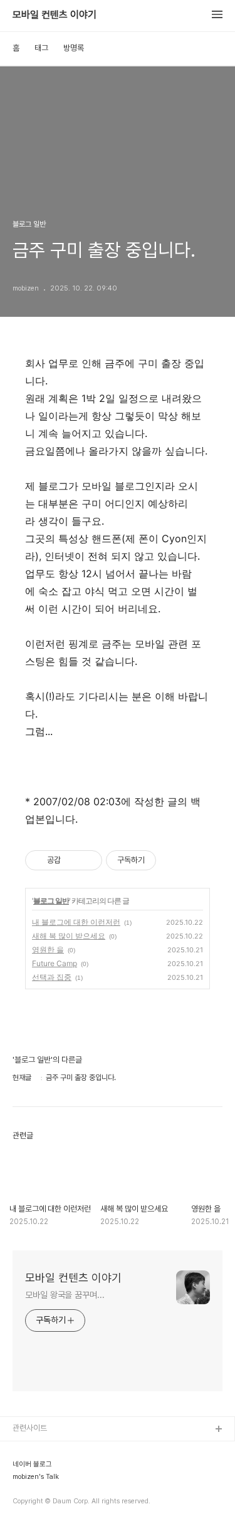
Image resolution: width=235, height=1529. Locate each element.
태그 (41, 48)
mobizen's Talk (36, 1477)
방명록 (73, 48)
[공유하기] (72, 860)
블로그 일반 (51, 900)
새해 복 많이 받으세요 (68, 935)
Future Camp (54, 963)
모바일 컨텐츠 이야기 (55, 15)
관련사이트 (30, 1428)
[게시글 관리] (88, 860)
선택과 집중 (51, 977)
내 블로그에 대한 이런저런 (76, 922)
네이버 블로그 (32, 1464)
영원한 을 (48, 949)
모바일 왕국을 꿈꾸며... (65, 1295)
